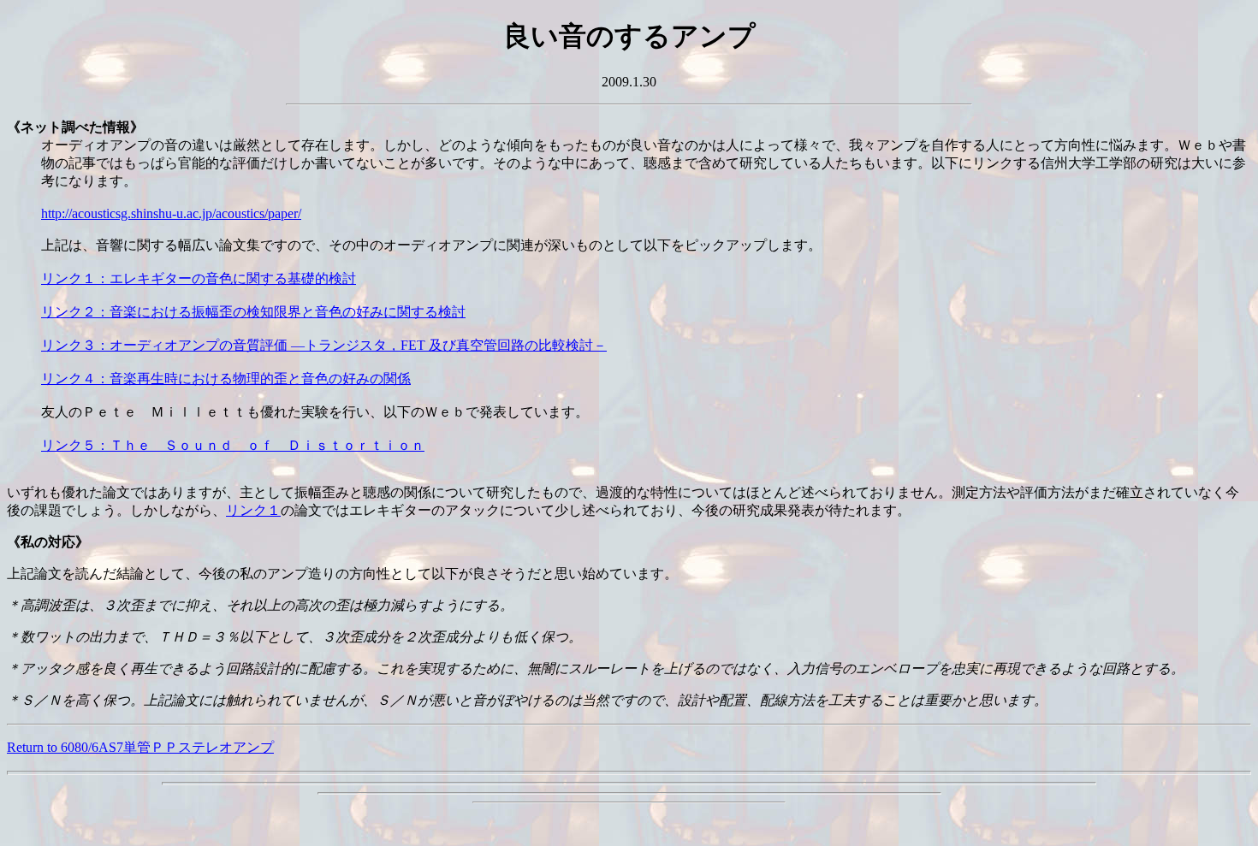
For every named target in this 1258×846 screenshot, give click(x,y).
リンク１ (253, 510)
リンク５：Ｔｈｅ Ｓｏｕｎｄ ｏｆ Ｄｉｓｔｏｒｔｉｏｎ (232, 445)
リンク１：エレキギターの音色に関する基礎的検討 (198, 278)
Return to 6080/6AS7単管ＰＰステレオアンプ (140, 747)
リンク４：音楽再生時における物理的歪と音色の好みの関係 (226, 378)
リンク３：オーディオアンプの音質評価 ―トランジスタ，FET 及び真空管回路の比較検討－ (324, 345)
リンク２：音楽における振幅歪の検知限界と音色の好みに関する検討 (253, 312)
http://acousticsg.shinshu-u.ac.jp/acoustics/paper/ (171, 213)
